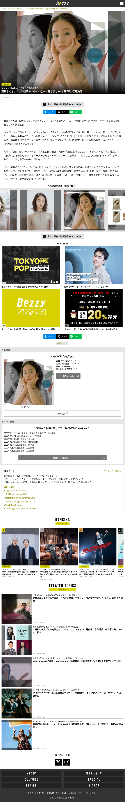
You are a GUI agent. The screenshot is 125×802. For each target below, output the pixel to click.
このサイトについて (36, 792)
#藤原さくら (62, 343)
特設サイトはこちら (61, 457)
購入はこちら (68, 376)
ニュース (11, 9)
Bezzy (4, 9)
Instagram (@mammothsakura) (20, 497)
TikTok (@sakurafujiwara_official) (21, 508)
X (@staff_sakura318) (16, 494)
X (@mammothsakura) (16, 490)
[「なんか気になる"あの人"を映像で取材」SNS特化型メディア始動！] (31, 308)
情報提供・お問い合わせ (57, 792)
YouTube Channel (13, 505)
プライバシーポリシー (88, 792)
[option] (40, 210)
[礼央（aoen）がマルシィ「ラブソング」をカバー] (93, 265)
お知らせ (73, 792)
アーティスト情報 (111, 470)
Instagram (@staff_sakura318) (21, 501)
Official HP (10, 486)
